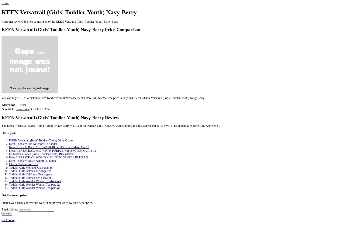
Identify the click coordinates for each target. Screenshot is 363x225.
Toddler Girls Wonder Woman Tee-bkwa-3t (35, 181)
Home (5, 3)
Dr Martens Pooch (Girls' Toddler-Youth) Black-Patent (41, 154)
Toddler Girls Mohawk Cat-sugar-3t (30, 167)
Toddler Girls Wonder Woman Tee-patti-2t (34, 184)
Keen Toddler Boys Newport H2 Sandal (33, 160)
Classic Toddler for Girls (23, 164)
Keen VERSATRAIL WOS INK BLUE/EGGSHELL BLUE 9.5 (48, 157)
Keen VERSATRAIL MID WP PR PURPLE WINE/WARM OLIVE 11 (52, 150)
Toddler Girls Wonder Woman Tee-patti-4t (34, 188)
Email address (10, 209)
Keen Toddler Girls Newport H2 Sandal (33, 143)
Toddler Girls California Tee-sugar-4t (31, 174)
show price (22, 109)
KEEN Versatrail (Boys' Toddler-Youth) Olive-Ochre (41, 140)
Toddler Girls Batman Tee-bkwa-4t (30, 177)
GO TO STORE (41, 109)
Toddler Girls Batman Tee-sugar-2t (30, 171)
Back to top (8, 220)
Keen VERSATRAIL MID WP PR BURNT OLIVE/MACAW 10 (49, 147)
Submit (7, 213)
